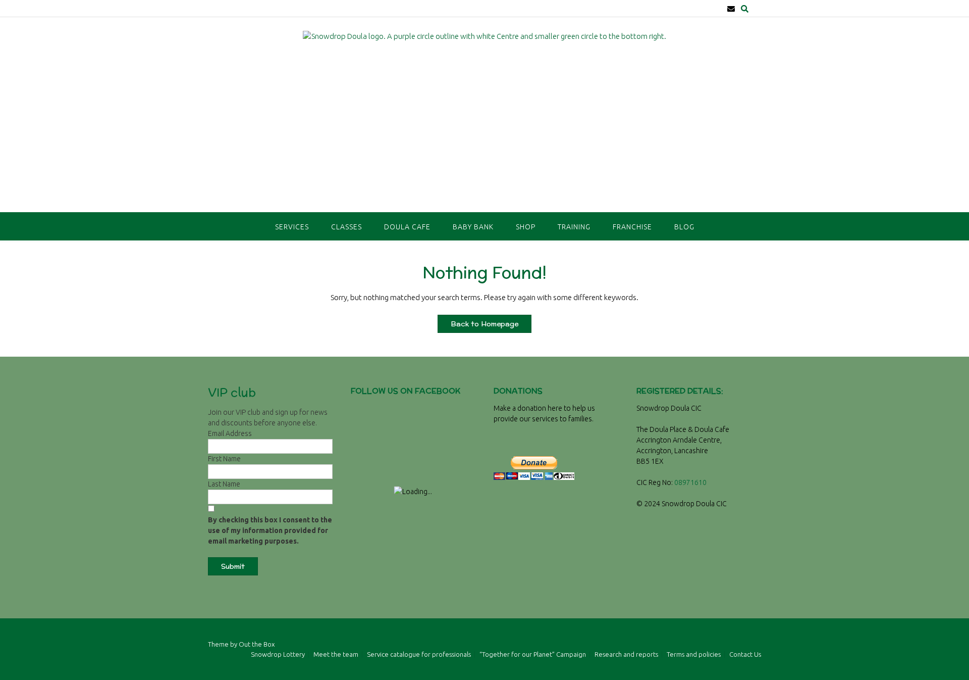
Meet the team (335, 654)
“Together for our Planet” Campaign (532, 654)
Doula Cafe (407, 227)
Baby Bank (473, 227)
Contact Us (745, 654)
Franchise (632, 227)
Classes (346, 227)
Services (292, 227)
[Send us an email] (731, 9)
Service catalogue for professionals (419, 654)
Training (574, 227)
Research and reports (626, 654)
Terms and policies (694, 654)
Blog (684, 227)
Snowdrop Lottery (278, 654)
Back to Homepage (484, 324)
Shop (525, 227)
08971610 (690, 482)
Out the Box (257, 644)
